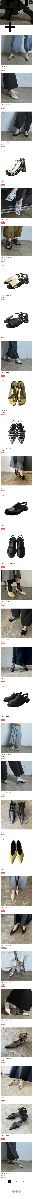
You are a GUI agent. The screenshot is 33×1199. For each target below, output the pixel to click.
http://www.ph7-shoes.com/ (20, 1191)
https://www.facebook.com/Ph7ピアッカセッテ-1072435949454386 (13, 1191)
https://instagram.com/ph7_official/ (16, 1191)
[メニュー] (2, 2)
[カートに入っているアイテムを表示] (31, 2)
